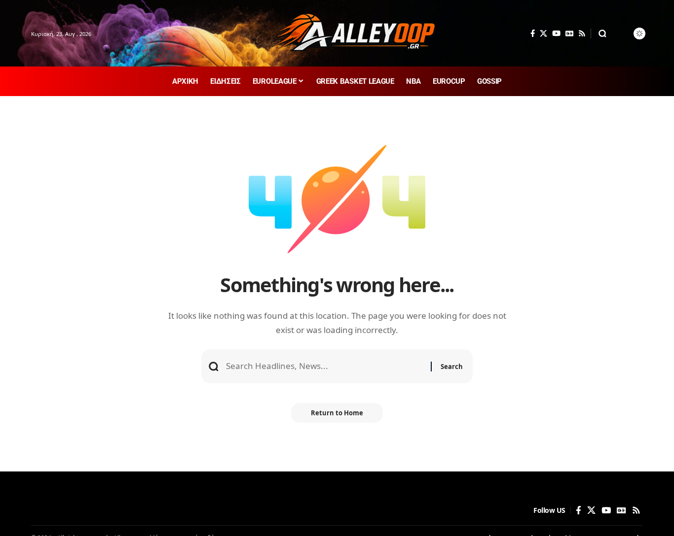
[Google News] (569, 33)
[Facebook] (532, 33)
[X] (543, 33)
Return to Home (337, 412)
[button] (602, 33)
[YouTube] (556, 33)
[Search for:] (325, 366)
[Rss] (582, 33)
